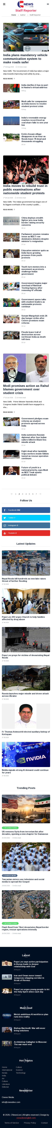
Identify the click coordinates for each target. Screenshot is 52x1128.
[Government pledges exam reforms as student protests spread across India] (11, 423)
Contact (44, 1123)
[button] (7, 4)
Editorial (5, 1087)
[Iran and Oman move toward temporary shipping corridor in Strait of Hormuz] (7, 979)
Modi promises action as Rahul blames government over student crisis (26, 389)
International (7, 1070)
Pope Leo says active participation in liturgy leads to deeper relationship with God (31, 964)
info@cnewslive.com (11, 1102)
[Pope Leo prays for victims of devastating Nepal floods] (26, 639)
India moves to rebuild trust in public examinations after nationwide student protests (25, 189)
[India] (11, 123)
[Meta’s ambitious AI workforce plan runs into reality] (7, 1018)
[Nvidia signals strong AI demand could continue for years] (26, 754)
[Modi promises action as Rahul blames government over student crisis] (26, 368)
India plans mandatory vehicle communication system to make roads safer (25, 58)
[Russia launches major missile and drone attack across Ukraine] (26, 678)
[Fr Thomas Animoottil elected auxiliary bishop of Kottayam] (26, 716)
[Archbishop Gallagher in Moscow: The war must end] (7, 1046)
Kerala (4, 1073)
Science (19, 1070)
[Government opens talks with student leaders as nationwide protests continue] (11, 304)
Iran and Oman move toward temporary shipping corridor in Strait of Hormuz (29, 978)
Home (13, 15)
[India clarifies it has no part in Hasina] (11, 90)
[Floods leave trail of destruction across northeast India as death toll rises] (11, 337)
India (4, 1075)
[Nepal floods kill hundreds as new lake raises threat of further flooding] (26, 563)
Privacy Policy (30, 1123)
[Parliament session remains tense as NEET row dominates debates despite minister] (11, 239)
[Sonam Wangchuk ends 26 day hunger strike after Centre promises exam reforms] (11, 321)
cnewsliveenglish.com (26, 1118)
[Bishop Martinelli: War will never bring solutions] (7, 1032)
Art (3, 1078)
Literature (6, 1084)
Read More (8, 79)
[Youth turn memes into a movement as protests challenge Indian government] (11, 272)
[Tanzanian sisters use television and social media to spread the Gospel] (26, 856)
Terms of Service (11, 1123)
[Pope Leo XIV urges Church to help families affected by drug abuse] (26, 601)
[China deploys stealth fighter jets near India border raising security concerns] (11, 223)
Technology (21, 1073)
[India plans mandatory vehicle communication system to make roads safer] (26, 37)
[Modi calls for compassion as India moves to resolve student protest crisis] (11, 106)
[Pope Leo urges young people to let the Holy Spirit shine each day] (7, 993)
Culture (5, 1081)
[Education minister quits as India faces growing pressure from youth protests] (11, 255)
